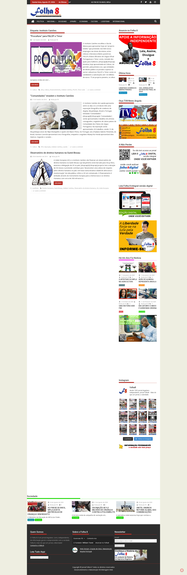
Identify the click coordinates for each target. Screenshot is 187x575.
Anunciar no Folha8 (102, 543)
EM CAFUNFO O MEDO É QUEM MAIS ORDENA (148, 307)
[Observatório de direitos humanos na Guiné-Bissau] (41, 160)
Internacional (119, 21)
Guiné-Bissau (58, 188)
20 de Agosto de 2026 (145, 502)
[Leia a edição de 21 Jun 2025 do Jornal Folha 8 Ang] (152, 429)
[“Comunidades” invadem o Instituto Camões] (56, 103)
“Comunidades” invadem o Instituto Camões (52, 96)
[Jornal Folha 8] (32, 21)
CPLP (42, 147)
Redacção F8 (54, 40)
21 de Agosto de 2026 (101, 502)
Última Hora (123, 93)
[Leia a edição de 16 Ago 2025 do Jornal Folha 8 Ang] (133, 417)
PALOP (75, 90)
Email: (117, 537)
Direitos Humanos (47, 188)
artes (42, 90)
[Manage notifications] (182, 570)
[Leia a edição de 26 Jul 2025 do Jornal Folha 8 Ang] (123, 429)
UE (97, 188)
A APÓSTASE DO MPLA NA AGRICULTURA (128, 280)
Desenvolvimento (55, 90)
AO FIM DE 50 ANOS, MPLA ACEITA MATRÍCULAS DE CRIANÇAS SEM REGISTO (80, 2)
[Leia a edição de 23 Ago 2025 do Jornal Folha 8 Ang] (123, 417)
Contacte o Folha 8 (37, 545)
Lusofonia (105, 21)
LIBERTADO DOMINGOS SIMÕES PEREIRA (127, 89)
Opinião (73, 21)
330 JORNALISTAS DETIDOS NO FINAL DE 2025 (147, 90)
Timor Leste (81, 90)
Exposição (47, 147)
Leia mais (34, 85)
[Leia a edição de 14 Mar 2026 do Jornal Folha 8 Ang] (142, 404)
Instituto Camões (66, 90)
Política (40, 21)
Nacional (51, 21)
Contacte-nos (92, 538)
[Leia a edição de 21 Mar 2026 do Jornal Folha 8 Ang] (133, 404)
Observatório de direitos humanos (85, 188)
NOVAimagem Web (106, 570)
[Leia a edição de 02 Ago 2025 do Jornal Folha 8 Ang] (152, 417)
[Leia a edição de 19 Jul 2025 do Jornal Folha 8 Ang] (133, 429)
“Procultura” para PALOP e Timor (46, 36)
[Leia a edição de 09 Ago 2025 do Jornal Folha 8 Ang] (142, 417)
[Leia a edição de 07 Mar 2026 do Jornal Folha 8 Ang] (152, 404)
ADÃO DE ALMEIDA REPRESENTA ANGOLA (147, 280)
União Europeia (104, 188)
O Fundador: (83, 543)
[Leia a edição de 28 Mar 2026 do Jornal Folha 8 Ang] (123, 404)
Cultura (94, 21)
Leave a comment (95, 90)
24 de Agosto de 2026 (56, 502)
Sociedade (62, 21)
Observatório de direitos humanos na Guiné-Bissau (55, 152)
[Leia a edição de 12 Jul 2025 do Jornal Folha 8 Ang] (142, 429)
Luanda (65, 147)
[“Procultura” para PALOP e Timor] (56, 43)
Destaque (31, 520)
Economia (84, 21)
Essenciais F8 (78, 538)
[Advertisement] (117, 12)
